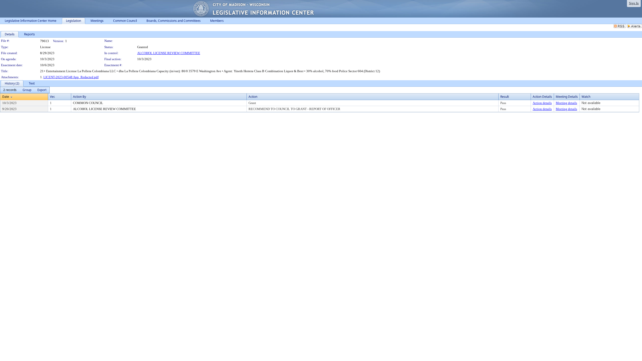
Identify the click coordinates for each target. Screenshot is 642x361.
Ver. (52, 97)
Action (253, 97)
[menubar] (25, 90)
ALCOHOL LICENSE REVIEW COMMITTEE (168, 53)
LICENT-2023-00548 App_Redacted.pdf (71, 77)
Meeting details (566, 103)
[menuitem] (10, 90)
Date (5, 97)
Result (504, 97)
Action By (79, 97)
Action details (542, 103)
